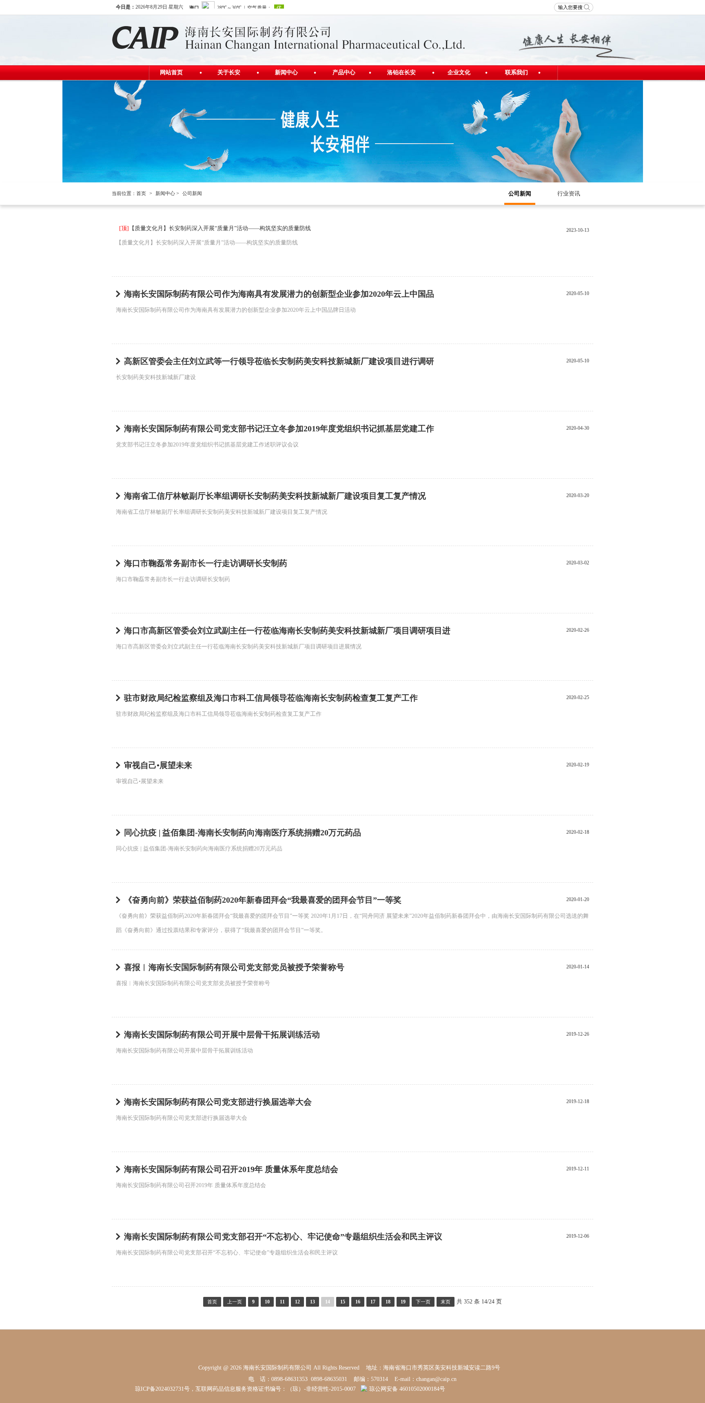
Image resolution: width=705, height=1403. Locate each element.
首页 (141, 193)
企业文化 (459, 72)
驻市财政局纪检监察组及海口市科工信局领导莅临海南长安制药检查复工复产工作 (271, 697)
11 (282, 1302)
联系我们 (516, 72)
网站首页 (171, 72)
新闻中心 (286, 72)
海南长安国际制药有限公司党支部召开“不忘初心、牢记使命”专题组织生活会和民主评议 (283, 1236)
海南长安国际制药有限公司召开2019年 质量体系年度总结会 (231, 1169)
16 (357, 1302)
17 (372, 1302)
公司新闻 (519, 194)
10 (267, 1302)
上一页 (234, 1302)
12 (297, 1302)
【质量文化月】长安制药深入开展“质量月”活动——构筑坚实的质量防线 (215, 228)
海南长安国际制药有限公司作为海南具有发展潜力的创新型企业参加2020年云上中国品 (279, 293)
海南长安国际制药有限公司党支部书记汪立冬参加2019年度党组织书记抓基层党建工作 (279, 428)
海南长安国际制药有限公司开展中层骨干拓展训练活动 (222, 1034)
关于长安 (228, 72)
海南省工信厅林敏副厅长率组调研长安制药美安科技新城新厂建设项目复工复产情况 (275, 495)
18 (388, 1302)
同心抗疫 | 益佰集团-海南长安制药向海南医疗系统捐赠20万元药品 (242, 832)
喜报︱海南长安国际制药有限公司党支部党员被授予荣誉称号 (234, 967)
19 (403, 1302)
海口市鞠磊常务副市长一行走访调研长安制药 (205, 563)
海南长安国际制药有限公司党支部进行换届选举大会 (218, 1101)
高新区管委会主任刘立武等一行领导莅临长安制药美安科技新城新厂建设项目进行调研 (279, 361)
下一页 (423, 1302)
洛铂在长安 (401, 72)
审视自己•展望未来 (158, 765)
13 (312, 1302)
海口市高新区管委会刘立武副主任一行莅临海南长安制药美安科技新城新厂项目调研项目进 (287, 630)
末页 (445, 1302)
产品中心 (344, 72)
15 (342, 1302)
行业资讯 (568, 194)
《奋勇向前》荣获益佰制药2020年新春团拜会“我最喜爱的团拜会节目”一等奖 (262, 899)
